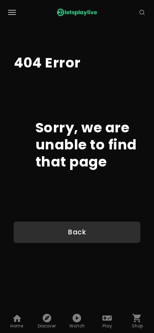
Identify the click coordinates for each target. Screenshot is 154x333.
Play (107, 326)
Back (77, 232)
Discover (47, 326)
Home (16, 326)
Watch (77, 326)
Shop (137, 326)
